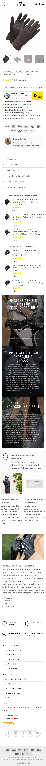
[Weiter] (41, 32)
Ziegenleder (8, 598)
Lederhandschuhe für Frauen (17, 318)
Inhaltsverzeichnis (37, 759)
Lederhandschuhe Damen (12, 654)
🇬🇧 (15, 718)
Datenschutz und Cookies (11, 759)
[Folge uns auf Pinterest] (30, 733)
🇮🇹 (6, 718)
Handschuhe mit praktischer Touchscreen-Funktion (26, 386)
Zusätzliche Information (15, 164)
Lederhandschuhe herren (12, 650)
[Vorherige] (5, 32)
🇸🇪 (12, 718)
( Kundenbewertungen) (19, 80)
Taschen (8, 442)
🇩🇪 (9, 715)
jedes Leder (14, 584)
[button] (3, 4)
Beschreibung (11, 159)
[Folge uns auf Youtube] (37, 733)
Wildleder (7, 603)
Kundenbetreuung (7, 674)
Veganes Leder (9, 606)
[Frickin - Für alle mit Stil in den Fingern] (20, 4)
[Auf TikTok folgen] (23, 733)
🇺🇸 (17, 718)
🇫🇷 (12, 715)
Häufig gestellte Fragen (12, 693)
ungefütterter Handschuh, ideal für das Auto (16, 368)
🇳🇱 (4, 715)
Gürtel (11, 442)
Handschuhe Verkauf (11, 668)
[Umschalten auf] (4, 159)
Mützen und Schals (15, 440)
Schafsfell (7, 601)
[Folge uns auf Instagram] (16, 733)
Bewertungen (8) (12, 170)
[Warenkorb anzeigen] (43, 3)
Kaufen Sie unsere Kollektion (11, 645)
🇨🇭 (17, 715)
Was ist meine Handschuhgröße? (15, 679)
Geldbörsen (16, 442)
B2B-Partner (25, 759)
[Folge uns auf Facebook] (8, 733)
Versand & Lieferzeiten (12, 684)
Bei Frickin (5, 569)
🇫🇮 (9, 718)
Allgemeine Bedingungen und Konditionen (22, 758)
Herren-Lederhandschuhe (22, 320)
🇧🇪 (6, 715)
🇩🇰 (4, 718)
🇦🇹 (15, 715)
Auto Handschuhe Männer (12, 659)
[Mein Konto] (39, 3)
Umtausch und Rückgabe (12, 688)
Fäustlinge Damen (10, 664)
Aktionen (7, 697)
